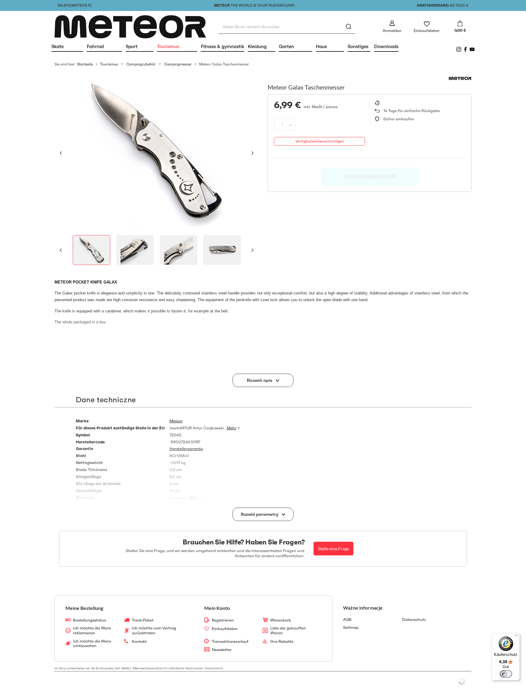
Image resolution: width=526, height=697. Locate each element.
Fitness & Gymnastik (222, 46)
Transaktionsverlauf (230, 641)
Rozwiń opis (259, 380)
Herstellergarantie (186, 448)
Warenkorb (280, 620)
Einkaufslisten (427, 30)
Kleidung (261, 46)
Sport (139, 46)
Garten (295, 46)
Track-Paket (142, 620)
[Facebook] (465, 49)
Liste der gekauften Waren (288, 630)
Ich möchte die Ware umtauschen (92, 643)
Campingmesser (178, 64)
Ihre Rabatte (281, 641)
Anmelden (392, 30)
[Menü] (516, 636)
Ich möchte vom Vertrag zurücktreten (154, 630)
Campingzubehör (141, 64)
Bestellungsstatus (89, 620)
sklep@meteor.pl (75, 5)
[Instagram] (458, 49)
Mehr (232, 428)
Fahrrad (104, 46)
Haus (330, 46)
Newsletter (222, 649)
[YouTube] (472, 49)
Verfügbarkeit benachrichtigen (319, 141)
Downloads (386, 46)
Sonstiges (358, 46)
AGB (347, 619)
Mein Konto (217, 608)
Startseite (85, 64)
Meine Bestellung (84, 608)
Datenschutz (414, 619)
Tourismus (177, 46)
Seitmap (351, 627)
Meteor (176, 421)
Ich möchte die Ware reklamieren (92, 630)
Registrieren (223, 620)
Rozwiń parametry (260, 514)
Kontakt (139, 641)
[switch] (506, 674)
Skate (67, 46)
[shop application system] (461, 681)
